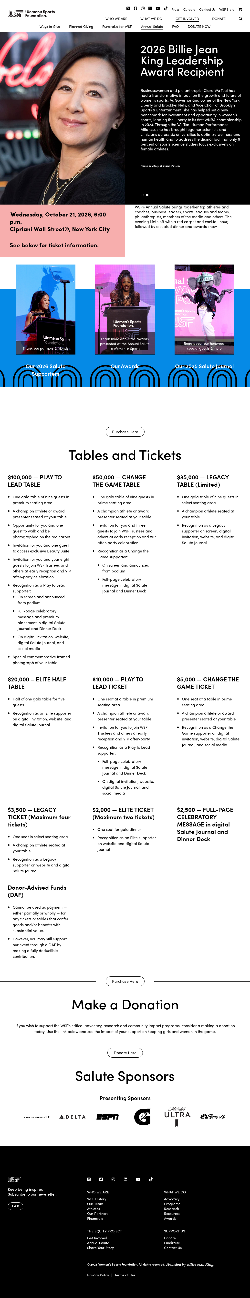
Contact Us (207, 9)
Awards (170, 1218)
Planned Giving (81, 26)
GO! (15, 1206)
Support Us (174, 1231)
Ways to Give (50, 26)
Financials (95, 1218)
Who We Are (116, 18)
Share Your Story (100, 1247)
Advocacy (171, 1198)
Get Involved (187, 18)
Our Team (95, 1203)
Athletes (93, 1208)
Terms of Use (125, 1274)
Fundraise (172, 1242)
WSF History (96, 1198)
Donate (219, 18)
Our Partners (97, 1213)
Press (175, 9)
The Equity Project (104, 1231)
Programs (172, 1203)
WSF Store (227, 9)
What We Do (151, 18)
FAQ (175, 26)
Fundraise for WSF (117, 26)
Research (171, 1208)
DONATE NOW (199, 26)
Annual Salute (152, 26)
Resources (172, 1213)
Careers (189, 9)
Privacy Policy (98, 1274)
